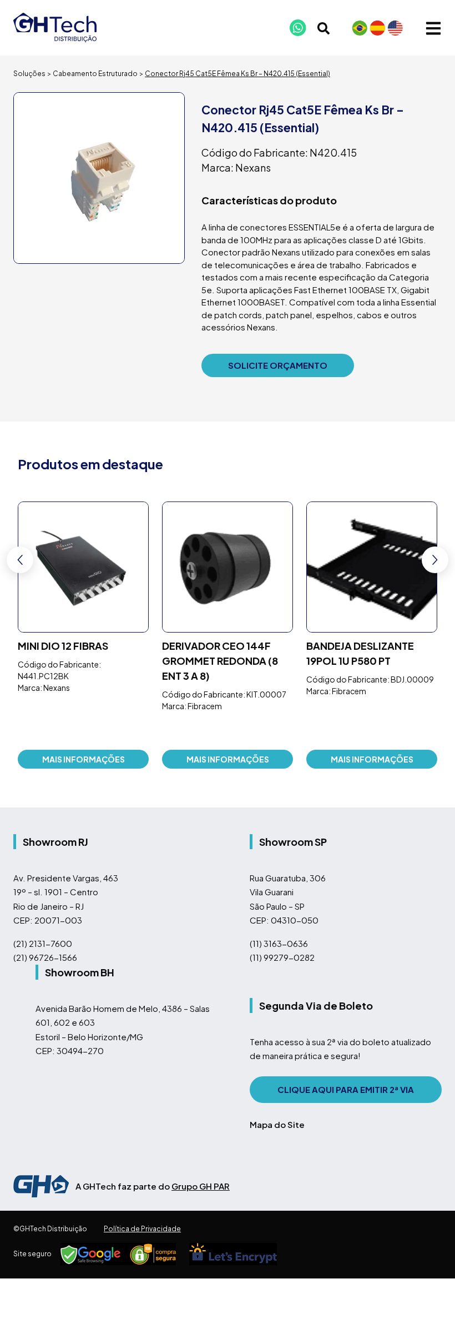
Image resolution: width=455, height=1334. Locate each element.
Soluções (29, 73)
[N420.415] (99, 178)
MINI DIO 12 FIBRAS (63, 645)
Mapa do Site (277, 1124)
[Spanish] (377, 28)
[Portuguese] (359, 28)
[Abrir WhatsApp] (427, 1306)
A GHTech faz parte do (152, 1186)
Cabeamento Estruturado (95, 73)
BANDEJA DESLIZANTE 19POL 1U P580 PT (360, 653)
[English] (395, 28)
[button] (435, 559)
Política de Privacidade (142, 1229)
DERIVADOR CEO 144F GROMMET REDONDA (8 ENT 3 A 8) (220, 660)
